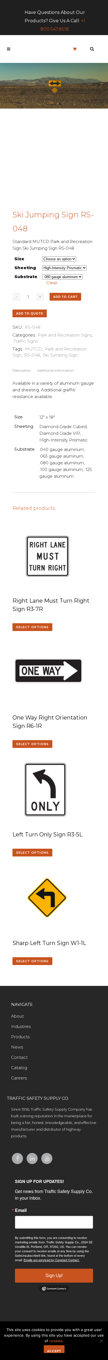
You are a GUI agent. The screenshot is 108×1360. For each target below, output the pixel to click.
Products (20, 1036)
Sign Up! (54, 1275)
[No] (101, 1341)
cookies (56, 1341)
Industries (21, 1026)
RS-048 (32, 355)
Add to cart (65, 296)
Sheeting (25, 267)
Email (21, 1210)
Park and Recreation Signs (65, 335)
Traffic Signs (25, 341)
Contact (19, 1057)
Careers (19, 1078)
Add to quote (29, 313)
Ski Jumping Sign (60, 355)
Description (21, 370)
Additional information (55, 370)
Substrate (25, 276)
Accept (54, 1351)
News (17, 1047)
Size (19, 258)
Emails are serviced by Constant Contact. (51, 1260)
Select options (32, 627)
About (17, 1016)
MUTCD (33, 349)
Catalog (19, 1067)
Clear (51, 282)
